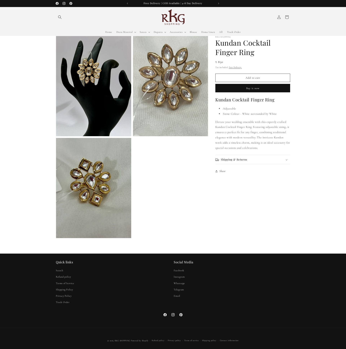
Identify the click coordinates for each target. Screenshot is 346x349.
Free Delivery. (235, 67)
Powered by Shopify (139, 340)
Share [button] (222, 171)
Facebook (179, 270)
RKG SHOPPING (122, 340)
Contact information (229, 340)
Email (177, 295)
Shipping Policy (64, 289)
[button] (60, 17)
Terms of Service (65, 283)
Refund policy (63, 276)
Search (59, 270)
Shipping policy (209, 340)
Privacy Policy (64, 295)
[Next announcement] (219, 3)
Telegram (179, 289)
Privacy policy (174, 340)
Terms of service (191, 340)
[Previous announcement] (127, 3)
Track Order (63, 302)
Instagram (179, 276)
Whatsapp (179, 283)
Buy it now (253, 88)
